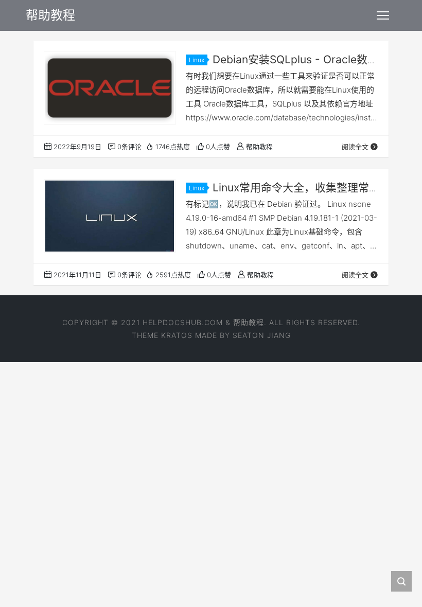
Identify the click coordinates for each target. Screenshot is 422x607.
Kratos (176, 335)
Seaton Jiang (262, 335)
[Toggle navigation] (383, 15)
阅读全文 (355, 146)
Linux (196, 60)
